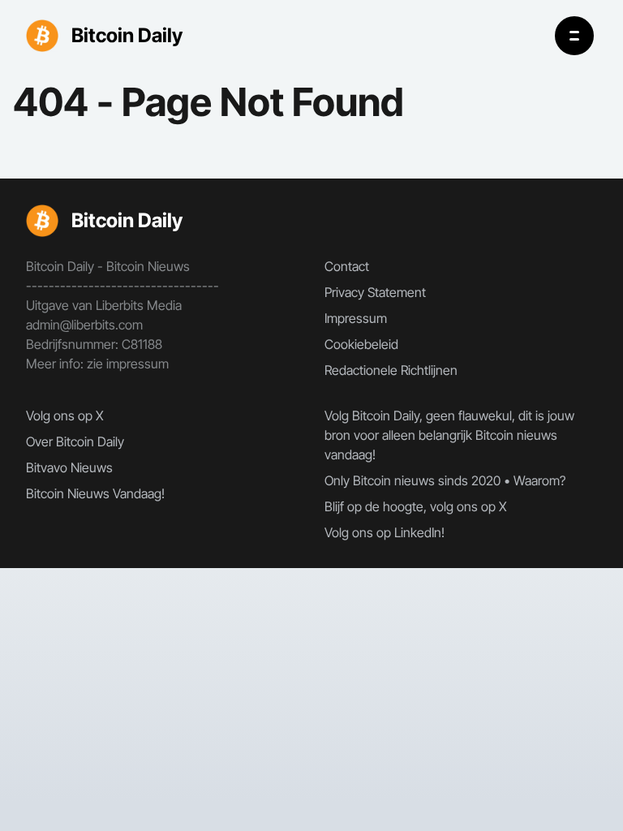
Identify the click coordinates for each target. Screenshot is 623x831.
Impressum (355, 318)
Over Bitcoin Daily (75, 441)
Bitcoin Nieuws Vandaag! (95, 493)
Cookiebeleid (361, 344)
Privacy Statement (375, 292)
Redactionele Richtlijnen (391, 370)
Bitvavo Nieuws (69, 467)
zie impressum (128, 363)
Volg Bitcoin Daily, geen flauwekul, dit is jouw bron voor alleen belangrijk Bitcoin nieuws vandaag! (449, 435)
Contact (346, 266)
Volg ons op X (65, 415)
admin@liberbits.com (84, 324)
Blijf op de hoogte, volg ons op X (415, 506)
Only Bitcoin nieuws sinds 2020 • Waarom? (444, 480)
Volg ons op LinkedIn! (384, 532)
